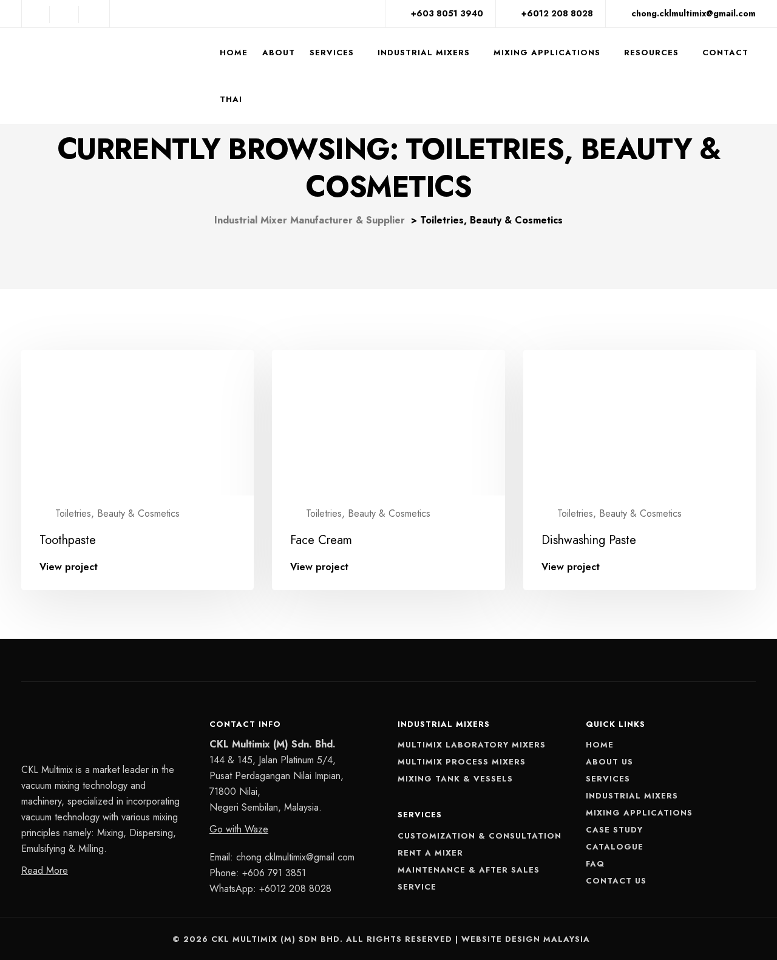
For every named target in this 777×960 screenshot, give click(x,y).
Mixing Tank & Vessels (455, 779)
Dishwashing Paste (588, 540)
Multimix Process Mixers (462, 762)
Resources (651, 52)
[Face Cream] (388, 425)
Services (332, 52)
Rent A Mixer (430, 853)
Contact (725, 52)
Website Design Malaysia (525, 939)
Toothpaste (67, 540)
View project (68, 567)
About (278, 52)
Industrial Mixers (424, 52)
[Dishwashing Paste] (639, 425)
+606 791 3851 (274, 873)
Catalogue (614, 847)
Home (234, 52)
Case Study (614, 830)
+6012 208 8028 (295, 889)
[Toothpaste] (137, 425)
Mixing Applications (547, 52)
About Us (609, 762)
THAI (231, 99)
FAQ (595, 864)
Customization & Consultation (480, 836)
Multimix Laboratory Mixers (472, 745)
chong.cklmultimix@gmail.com (295, 857)
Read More (44, 870)
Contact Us (616, 881)
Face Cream (321, 540)
